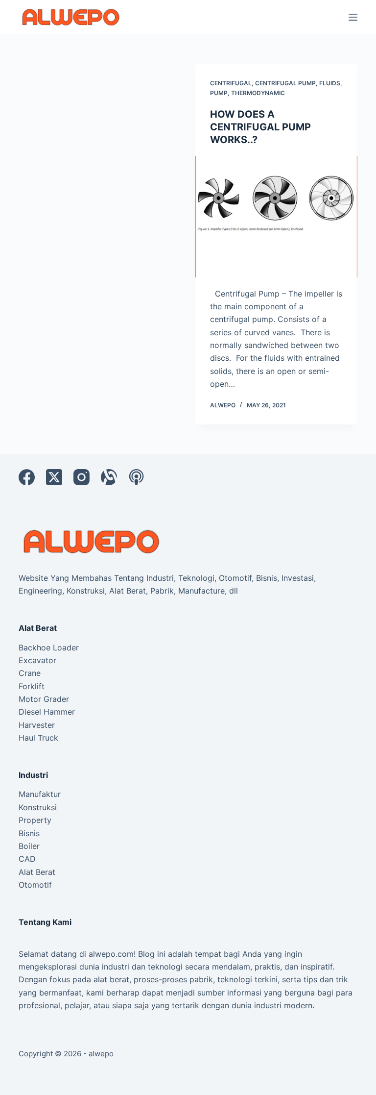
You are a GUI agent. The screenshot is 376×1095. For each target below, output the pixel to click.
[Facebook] (27, 477)
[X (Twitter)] (54, 477)
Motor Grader (44, 699)
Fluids (329, 83)
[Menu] (353, 17)
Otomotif (35, 885)
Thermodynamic (258, 93)
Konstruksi (38, 807)
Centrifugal (231, 83)
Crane (30, 673)
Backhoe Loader (49, 647)
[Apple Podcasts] (136, 477)
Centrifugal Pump (285, 83)
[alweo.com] (92, 541)
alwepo (101, 1053)
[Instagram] (81, 477)
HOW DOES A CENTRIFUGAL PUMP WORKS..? (260, 127)
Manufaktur (40, 794)
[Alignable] (109, 477)
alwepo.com (111, 954)
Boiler (29, 846)
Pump (219, 93)
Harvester (37, 725)
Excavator (37, 660)
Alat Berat (37, 872)
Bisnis (29, 833)
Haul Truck (38, 738)
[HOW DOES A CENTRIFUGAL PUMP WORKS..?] (276, 216)
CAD (27, 859)
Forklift (32, 686)
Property (35, 820)
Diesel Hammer (47, 712)
